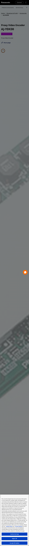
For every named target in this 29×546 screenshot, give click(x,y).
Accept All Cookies (14, 543)
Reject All (14, 538)
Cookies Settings (14, 534)
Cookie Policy (9, 526)
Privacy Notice (18, 526)
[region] (14, 520)
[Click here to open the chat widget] (25, 272)
